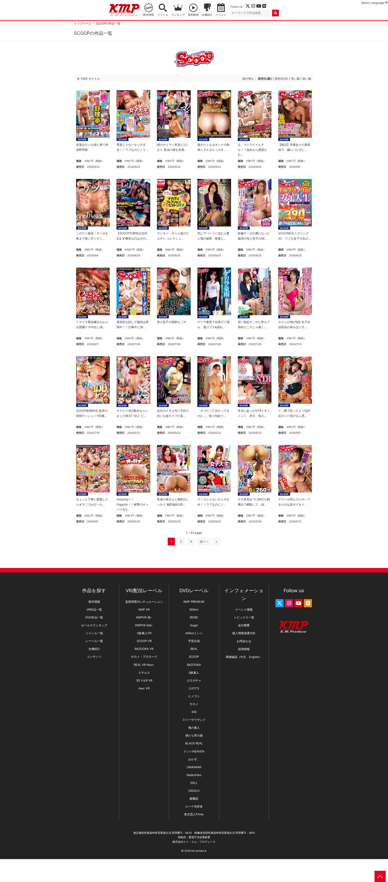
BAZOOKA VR (144, 649)
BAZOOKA (194, 664)
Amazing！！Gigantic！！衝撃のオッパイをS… (132, 504)
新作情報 (94, 601)
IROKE (194, 617)
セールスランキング (94, 625)
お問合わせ (244, 641)
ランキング (178, 14)
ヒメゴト (194, 696)
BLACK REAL (194, 743)
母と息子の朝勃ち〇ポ (171, 322)
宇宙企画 (194, 641)
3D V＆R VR (144, 680)
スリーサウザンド (194, 719)
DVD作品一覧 (94, 617)
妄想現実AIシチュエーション (144, 601)
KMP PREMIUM (193, 601)
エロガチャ (194, 680)
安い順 (295, 78)
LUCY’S (194, 688)
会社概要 (244, 625)
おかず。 (194, 759)
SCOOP (82, 139)
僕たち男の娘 (194, 735)
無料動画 (193, 14)
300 (194, 712)
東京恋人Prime (194, 814)
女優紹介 (207, 14)
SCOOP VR (144, 641)
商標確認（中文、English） (244, 657)
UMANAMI (194, 767)
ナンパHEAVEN (194, 751)
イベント (221, 14)
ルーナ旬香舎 (194, 806)
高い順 (306, 78)
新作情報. (148, 14)
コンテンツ (94, 656)
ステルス (144, 672)
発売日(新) (265, 78)
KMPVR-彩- (144, 617)
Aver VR (144, 688)
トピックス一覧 (244, 617)
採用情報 (244, 649)
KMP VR (144, 609)
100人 (194, 783)
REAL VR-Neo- (144, 664)
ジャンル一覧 (94, 633)
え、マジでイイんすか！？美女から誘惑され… (252, 149)
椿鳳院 (194, 798)
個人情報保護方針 (244, 633)
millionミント (194, 633)
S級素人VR (144, 633)
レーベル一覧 (94, 641)
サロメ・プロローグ (144, 656)
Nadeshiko (194, 775)
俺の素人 (194, 727)
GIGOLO (194, 790)
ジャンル (162, 14)
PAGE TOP (380, 876)
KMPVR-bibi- (144, 625)
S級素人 (194, 672)
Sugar (194, 625)
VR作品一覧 (94, 609)
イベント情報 (244, 609)
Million (194, 609)
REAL (194, 649)
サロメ (194, 704)
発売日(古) (281, 78)
